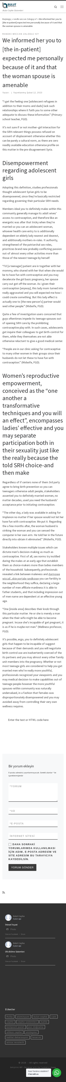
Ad (12, 811)
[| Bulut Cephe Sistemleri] (9, 5)
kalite (44, 1022)
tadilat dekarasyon (17, 1037)
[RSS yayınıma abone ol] (3, 892)
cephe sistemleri (27, 1022)
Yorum (16, 786)
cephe (10, 1022)
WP (21, 1067)
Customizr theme (48, 1067)
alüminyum (23, 1017)
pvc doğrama (35, 1027)
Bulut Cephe (19, 916)
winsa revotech (15, 1042)
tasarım (36, 1037)
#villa (10, 1017)
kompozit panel (15, 1027)
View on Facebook (11, 934)
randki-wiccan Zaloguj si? (25, 19)
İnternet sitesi (22, 836)
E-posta (17, 823)
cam (53, 1017)
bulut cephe (40, 1017)
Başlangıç (6, 19)
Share (23, 934)
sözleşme (31, 1032)
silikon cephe (14, 1032)
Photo (13, 929)
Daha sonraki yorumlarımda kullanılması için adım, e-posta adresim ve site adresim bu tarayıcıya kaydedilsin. (32, 852)
